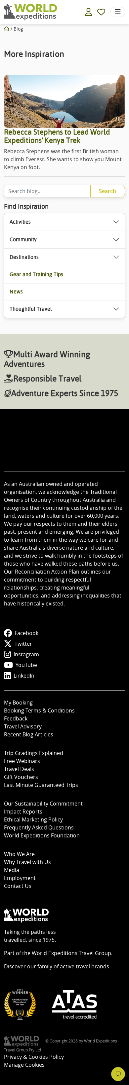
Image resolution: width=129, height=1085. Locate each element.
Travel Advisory (23, 726)
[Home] (6, 29)
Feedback (15, 718)
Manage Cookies (24, 1064)
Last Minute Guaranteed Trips (41, 785)
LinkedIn (24, 675)
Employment (20, 878)
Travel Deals (19, 769)
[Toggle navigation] (117, 12)
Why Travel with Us (27, 862)
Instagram (26, 654)
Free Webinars (22, 761)
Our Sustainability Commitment (43, 803)
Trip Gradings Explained (33, 753)
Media (11, 870)
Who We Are (19, 854)
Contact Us (17, 886)
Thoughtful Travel (31, 309)
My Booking (18, 702)
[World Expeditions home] (30, 12)
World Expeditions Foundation (42, 835)
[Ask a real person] (118, 1074)
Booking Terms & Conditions (39, 710)
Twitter (23, 643)
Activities (20, 222)
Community (23, 239)
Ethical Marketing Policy (33, 819)
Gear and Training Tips (36, 274)
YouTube (26, 665)
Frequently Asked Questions (39, 827)
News (16, 291)
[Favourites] (101, 12)
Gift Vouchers (21, 777)
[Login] (88, 12)
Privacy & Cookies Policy (34, 1056)
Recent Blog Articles (28, 734)
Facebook (26, 633)
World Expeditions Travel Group (71, 953)
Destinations (24, 257)
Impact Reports (23, 811)
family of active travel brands (73, 966)
